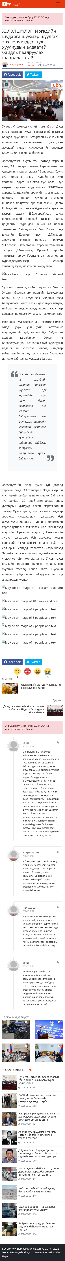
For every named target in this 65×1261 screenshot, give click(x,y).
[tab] (30, 1070)
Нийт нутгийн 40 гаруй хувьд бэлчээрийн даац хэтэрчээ (36, 1190)
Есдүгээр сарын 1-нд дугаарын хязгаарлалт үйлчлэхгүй (37, 1208)
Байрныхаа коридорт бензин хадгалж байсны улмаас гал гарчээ (36, 1226)
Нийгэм (30, 65)
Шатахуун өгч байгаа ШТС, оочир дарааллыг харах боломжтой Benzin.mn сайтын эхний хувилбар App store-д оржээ (39, 1173)
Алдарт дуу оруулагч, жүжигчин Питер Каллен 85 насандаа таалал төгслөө (38, 1135)
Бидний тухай (43, 1252)
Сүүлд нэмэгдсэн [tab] (14, 1069)
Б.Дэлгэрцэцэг (17, 64)
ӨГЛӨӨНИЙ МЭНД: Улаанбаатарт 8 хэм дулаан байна (42, 686)
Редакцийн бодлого (22, 1252)
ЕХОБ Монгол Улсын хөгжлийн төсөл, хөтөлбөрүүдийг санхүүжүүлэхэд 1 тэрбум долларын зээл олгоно (37, 1099)
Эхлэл (5, 1252)
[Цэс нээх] (58, 3)
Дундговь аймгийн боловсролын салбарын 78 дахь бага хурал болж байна (23, 709)
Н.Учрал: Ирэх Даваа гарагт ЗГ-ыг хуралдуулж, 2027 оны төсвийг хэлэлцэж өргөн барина (39, 1116)
